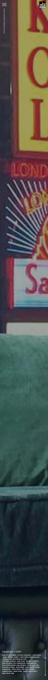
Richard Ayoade (8, 667)
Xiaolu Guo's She (29, 671)
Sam (12, 673)
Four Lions (24, 657)
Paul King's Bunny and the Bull (14, 665)
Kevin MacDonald (9, 661)
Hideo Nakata (34, 657)
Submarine (6, 669)
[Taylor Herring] (42, 4)
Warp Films (17, 671)
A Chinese (12, 655)
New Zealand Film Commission (13, 663)
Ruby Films (20, 667)
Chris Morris (8, 657)
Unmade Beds (7, 671)
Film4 (16, 657)
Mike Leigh (21, 661)
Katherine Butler (19, 659)
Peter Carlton (33, 665)
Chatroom (36, 655)
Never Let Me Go (32, 661)
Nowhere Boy (32, 663)
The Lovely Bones (28, 669)
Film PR (4, 655)
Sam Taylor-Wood (32, 667)
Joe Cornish (7, 659)
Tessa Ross (16, 669)
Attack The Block (24, 655)
